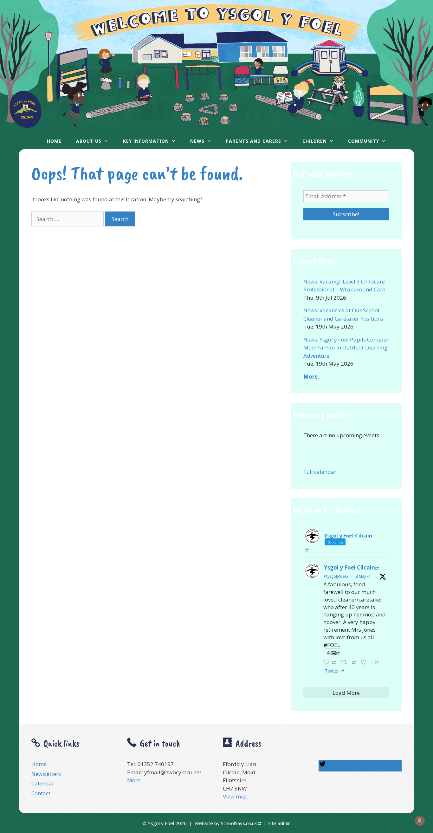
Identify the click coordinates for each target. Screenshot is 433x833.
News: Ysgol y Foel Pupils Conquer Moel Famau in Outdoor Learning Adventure (346, 347)
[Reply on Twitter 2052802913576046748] (330, 662)
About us (88, 141)
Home (54, 141)
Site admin (279, 823)
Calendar (42, 783)
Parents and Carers (253, 141)
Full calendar (319, 471)
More (133, 780)
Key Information (146, 141)
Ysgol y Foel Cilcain (349, 567)
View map (235, 796)
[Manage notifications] (420, 821)
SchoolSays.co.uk (239, 823)
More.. (312, 376)
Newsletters (46, 774)
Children (314, 141)
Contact (40, 793)
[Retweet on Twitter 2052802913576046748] (349, 662)
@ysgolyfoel (335, 576)
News (197, 141)
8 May (361, 576)
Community (363, 141)
